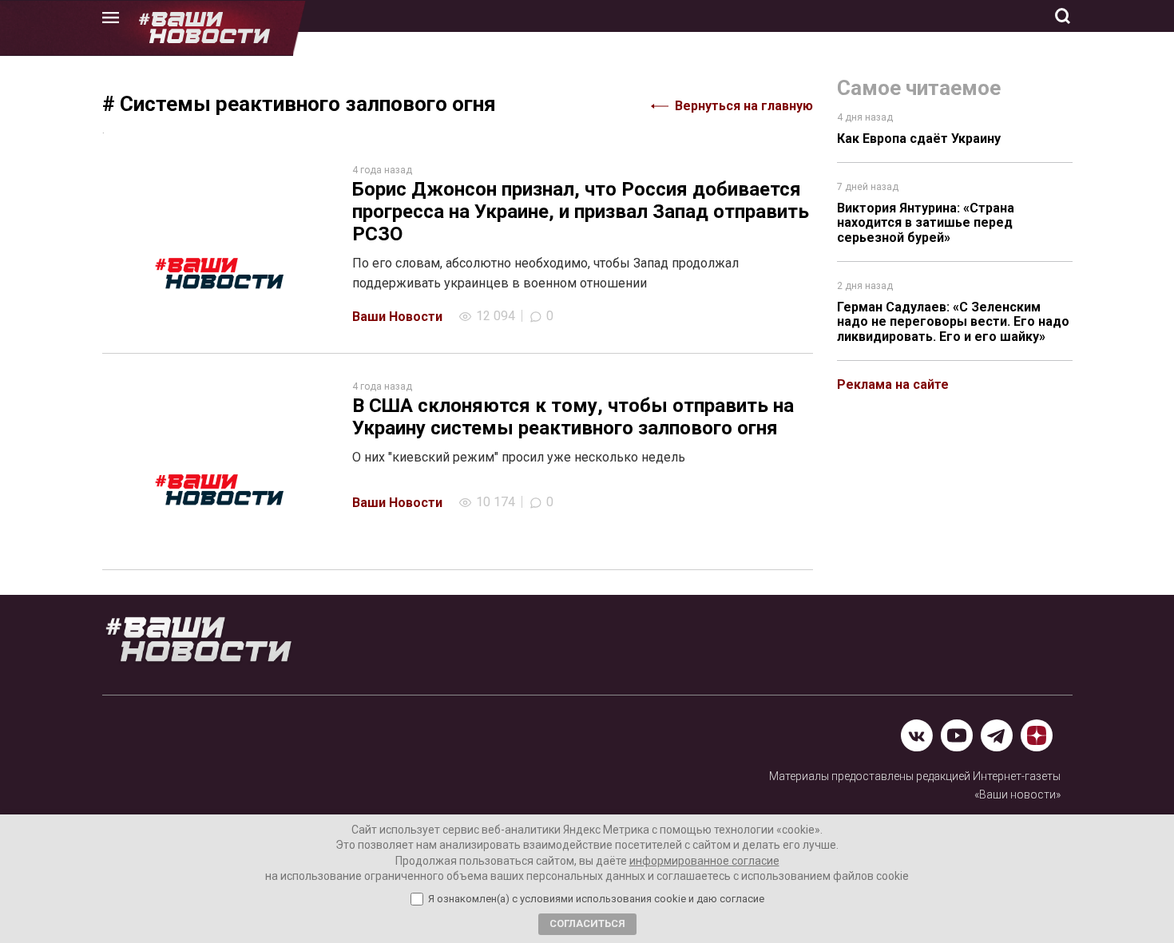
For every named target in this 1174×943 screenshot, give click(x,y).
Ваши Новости (397, 316)
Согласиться (587, 923)
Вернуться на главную (744, 105)
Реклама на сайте (893, 384)
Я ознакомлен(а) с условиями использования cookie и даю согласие (596, 899)
